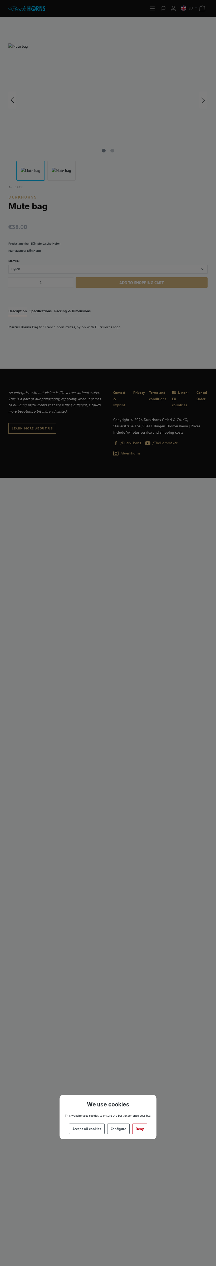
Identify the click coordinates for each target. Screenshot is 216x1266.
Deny (140, 1128)
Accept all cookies (86, 1128)
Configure (118, 1128)
